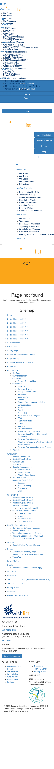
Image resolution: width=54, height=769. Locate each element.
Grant (20, 490)
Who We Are (7, 24)
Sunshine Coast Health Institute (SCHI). (28, 535)
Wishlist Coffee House (21, 477)
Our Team (9, 30)
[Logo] (27, 8)
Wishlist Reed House (26, 475)
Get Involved (12, 494)
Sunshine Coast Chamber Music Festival (34, 447)
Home (9, 315)
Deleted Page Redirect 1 (17, 318)
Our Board (9, 33)
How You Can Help (10, 42)
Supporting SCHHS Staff (15, 81)
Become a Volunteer (13, 65)
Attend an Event (11, 62)
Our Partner (17, 383)
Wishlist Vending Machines (16, 51)
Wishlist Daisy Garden (14, 57)
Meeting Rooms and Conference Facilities (22, 86)
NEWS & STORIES (44, 140)
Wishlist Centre (24, 469)
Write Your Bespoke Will (15, 83)
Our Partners (10, 28)
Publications (10, 38)
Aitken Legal (23, 394)
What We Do (7, 69)
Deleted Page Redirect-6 (17, 330)
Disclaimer (11, 575)
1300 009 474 (8, 640)
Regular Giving (13, 358)
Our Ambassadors (12, 36)
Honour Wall (12, 366)
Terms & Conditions (42, 668)
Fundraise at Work (25, 518)
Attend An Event (26, 205)
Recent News (12, 679)
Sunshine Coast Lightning (28, 439)
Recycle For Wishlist (13, 54)
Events (10, 565)
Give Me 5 (11, 571)
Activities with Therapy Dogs (24, 551)
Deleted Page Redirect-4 (17, 322)
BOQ (20, 418)
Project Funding (24, 485)
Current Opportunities (27, 381)
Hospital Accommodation (15, 78)
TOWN (20, 423)
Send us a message (12, 656)
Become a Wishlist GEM (15, 46)
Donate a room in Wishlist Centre (21, 354)
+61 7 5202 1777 (9, 630)
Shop (44, 151)
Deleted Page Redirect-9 (17, 338)
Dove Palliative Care (20, 530)
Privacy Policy (13, 587)
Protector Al (22, 386)
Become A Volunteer (27, 208)
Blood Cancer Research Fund (24, 538)
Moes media (23, 397)
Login (27, 111)
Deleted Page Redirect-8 (22, 502)
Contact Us (6, 92)
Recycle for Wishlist (20, 505)
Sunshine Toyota (25, 389)
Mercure (21, 426)
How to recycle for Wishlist (28, 508)
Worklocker (22, 412)
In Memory (22, 516)
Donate (27, 98)
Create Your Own (25, 513)
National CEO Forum (21, 456)
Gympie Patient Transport (15, 88)
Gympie (10, 542)
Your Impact (10, 75)
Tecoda (21, 399)
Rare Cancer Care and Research (26, 528)
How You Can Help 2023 (17, 525)
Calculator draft (13, 342)
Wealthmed (22, 410)
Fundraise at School (26, 521)
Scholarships (23, 488)
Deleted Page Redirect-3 (22, 500)
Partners (10, 682)
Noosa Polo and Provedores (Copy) (27, 567)
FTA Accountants (25, 428)
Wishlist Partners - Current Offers (31, 402)
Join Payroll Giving (13, 49)
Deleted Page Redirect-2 (22, 497)
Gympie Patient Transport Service (26, 545)
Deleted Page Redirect (21, 459)
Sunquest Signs (24, 404)
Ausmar (21, 407)
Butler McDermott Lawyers (29, 415)
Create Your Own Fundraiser (17, 59)
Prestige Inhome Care (27, 391)
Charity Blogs (12, 350)
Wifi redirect (12, 346)
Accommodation (44, 134)
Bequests (21, 483)
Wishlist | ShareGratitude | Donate (26, 533)
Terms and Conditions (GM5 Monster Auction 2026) (28, 579)
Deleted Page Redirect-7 (17, 334)
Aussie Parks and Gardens (29, 431)
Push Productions (25, 420)
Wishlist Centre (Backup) (17, 595)
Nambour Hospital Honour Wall (20, 362)
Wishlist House (24, 472)
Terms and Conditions (16, 583)
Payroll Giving (13, 561)
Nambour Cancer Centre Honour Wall (28, 554)
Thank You (16, 557)
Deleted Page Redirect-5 (17, 326)
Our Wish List (10, 73)
